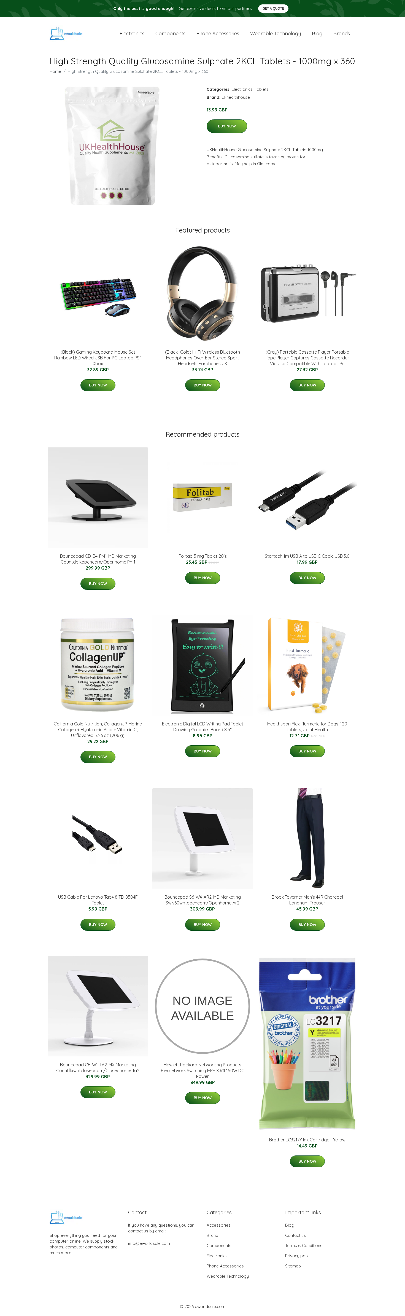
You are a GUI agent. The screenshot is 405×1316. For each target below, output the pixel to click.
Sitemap (293, 1266)
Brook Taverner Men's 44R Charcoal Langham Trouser (307, 900)
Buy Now (227, 126)
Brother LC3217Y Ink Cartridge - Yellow (307, 1140)
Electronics (132, 33)
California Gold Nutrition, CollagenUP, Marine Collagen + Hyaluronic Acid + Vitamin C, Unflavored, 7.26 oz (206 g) (98, 729)
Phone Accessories (225, 1266)
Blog (317, 33)
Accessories (219, 1225)
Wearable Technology (228, 1276)
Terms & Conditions (303, 1245)
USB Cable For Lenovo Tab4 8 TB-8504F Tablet (98, 900)
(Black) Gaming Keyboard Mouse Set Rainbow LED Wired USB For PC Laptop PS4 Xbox (98, 357)
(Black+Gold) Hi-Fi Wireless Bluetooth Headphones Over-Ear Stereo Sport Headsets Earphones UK (202, 357)
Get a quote (273, 8)
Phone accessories (217, 33)
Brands (341, 33)
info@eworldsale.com (149, 1243)
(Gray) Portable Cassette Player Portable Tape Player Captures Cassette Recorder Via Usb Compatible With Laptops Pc (307, 357)
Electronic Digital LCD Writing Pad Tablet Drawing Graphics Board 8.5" (202, 726)
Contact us (295, 1235)
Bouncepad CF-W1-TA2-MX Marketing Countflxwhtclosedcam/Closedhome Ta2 (97, 1067)
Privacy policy (298, 1255)
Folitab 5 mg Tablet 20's (203, 556)
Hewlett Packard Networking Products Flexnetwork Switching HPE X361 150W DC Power (202, 1070)
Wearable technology (275, 33)
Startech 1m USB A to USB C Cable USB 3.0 (307, 556)
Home (55, 71)
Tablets (262, 89)
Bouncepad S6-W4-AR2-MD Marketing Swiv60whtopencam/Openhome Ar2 (202, 900)
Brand (212, 1235)
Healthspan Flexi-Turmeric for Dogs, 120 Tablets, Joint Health (307, 726)
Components (170, 33)
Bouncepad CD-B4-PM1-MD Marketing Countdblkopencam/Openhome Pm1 (98, 559)
